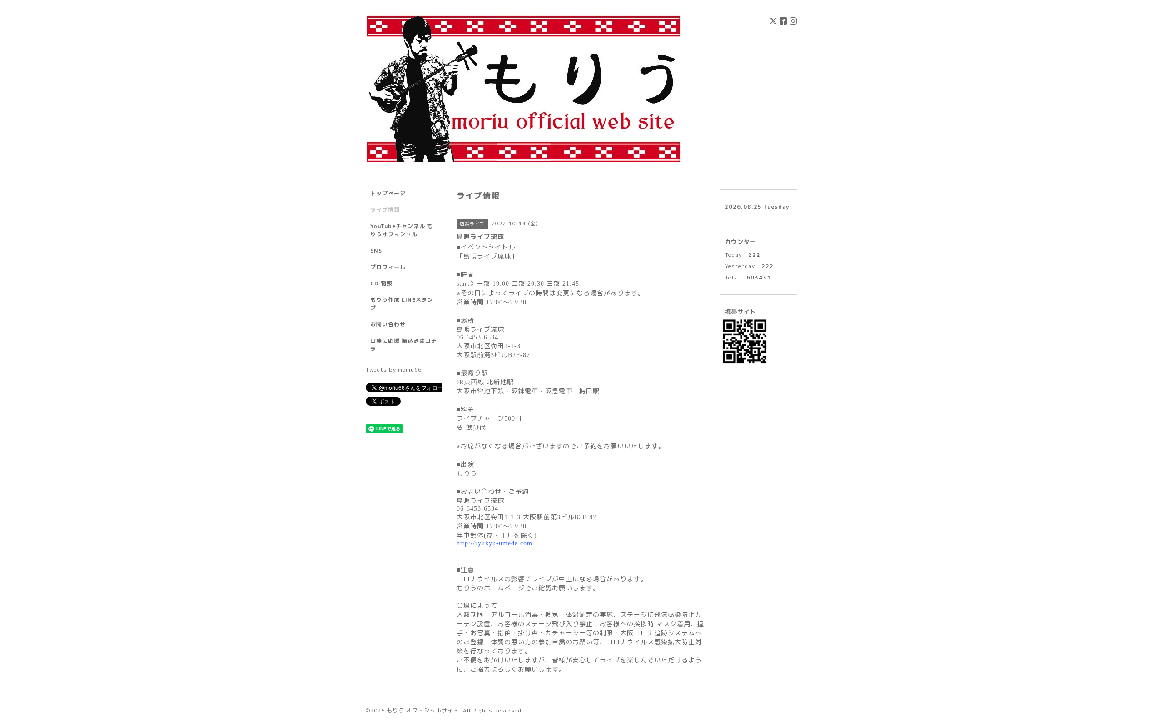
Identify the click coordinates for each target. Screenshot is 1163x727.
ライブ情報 (385, 210)
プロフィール (388, 267)
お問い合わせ (388, 324)
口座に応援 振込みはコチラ (403, 345)
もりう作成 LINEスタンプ (401, 304)
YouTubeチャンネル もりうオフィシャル (401, 230)
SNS (376, 250)
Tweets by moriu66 (394, 369)
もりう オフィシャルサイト (423, 710)
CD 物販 (381, 283)
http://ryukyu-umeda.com (494, 543)
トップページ (388, 193)
